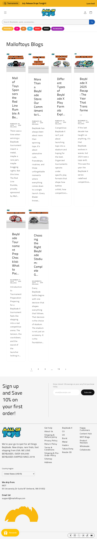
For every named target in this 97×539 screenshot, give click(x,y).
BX (30, 29)
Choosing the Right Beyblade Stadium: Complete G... (38, 255)
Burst (37, 29)
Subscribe (87, 392)
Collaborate (85, 450)
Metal (46, 29)
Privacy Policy (50, 441)
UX (23, 29)
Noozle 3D (66, 452)
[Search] (92, 22)
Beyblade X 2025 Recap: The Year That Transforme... (84, 97)
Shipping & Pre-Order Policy (51, 454)
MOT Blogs (85, 437)
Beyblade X (67, 428)
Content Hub (86, 434)
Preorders (8, 29)
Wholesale (84, 446)
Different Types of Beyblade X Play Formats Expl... (61, 97)
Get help (48, 428)
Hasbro (65, 445)
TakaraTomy (67, 449)
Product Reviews (84, 442)
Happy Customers (85, 429)
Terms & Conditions (49, 449)
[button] (5, 12)
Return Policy (50, 444)
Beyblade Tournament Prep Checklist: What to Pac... (16, 254)
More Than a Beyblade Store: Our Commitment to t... (38, 97)
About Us (48, 431)
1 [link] (31, 369)
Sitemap (48, 459)
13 (59, 369)
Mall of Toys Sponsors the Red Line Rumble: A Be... (16, 98)
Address (48, 462)
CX (17, 29)
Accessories (57, 29)
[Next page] (65, 369)
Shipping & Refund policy (50, 436)
